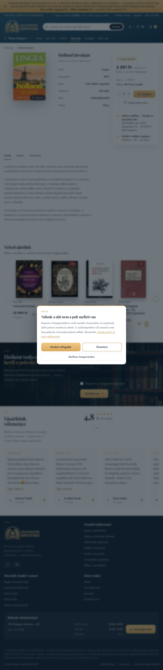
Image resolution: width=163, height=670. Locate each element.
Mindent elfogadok (60, 347)
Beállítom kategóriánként (82, 357)
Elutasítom (102, 347)
